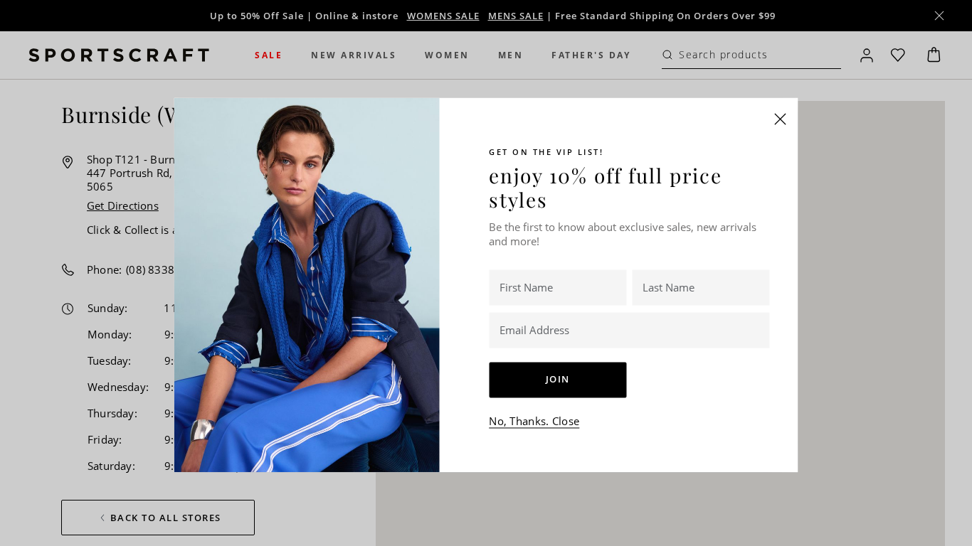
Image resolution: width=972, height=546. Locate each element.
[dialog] (486, 273)
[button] (780, 118)
